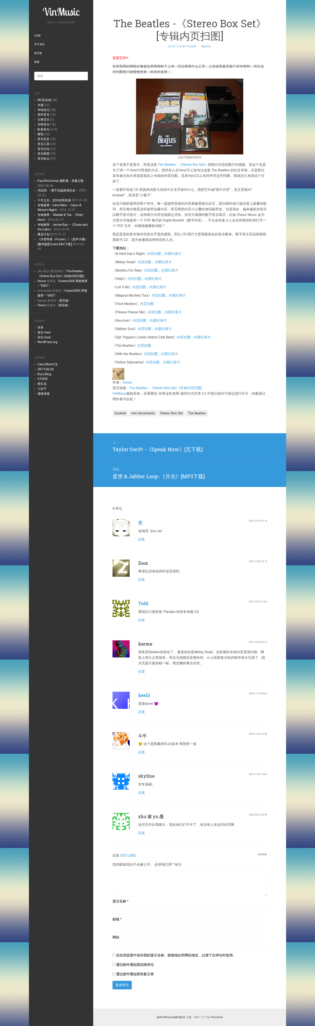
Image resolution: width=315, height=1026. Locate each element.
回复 (141, 539)
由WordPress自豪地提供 (171, 1017)
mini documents (143, 413)
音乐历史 (44, 139)
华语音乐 (44, 110)
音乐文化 (44, 149)
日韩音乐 (44, 124)
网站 (115, 937)
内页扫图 (154, 254)
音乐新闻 (44, 153)
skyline (128, 855)
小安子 (42, 388)
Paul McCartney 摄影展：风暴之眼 (61, 180)
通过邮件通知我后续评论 (135, 965)
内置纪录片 (173, 254)
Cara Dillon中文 (48, 364)
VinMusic (119, 393)
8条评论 (206, 46)
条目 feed (44, 332)
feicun (42, 281)
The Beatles (197, 413)
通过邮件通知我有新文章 (135, 974)
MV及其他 (44, 100)
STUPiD (43, 379)
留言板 (38, 53)
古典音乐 (44, 119)
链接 (36, 61)
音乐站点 (44, 158)
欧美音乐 (44, 129)
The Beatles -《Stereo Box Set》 (183, 165)
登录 (41, 327)
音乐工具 (44, 144)
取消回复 (262, 854)
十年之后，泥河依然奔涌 (54, 200)
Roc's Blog (44, 374)
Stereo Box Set (171, 413)
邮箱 (117, 919)
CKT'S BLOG (46, 369)
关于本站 (39, 44)
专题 (41, 105)
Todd (143, 603)
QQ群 (37, 35)
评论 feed (44, 337)
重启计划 (44, 234)
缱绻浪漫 (44, 393)
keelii (144, 695)
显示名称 (120, 901)
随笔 (41, 134)
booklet (120, 413)
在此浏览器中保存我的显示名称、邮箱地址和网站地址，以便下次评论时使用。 (176, 955)
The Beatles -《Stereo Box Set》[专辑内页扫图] (166, 388)
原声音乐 (44, 114)
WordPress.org (47, 342)
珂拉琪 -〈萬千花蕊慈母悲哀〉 (58, 190)
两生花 (42, 383)
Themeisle (216, 1017)
